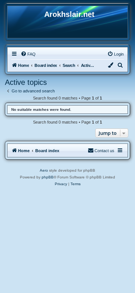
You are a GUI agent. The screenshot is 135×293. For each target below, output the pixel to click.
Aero (44, 170)
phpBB (48, 177)
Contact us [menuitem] (104, 150)
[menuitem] (28, 54)
